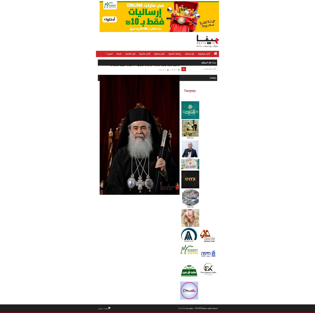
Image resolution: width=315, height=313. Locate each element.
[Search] (183, 69)
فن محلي (189, 54)
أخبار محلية (159, 54)
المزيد (109, 54)
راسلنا (180, 308)
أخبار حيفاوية (204, 54)
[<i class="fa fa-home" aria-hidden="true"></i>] (215, 54)
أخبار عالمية (144, 54)
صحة (119, 54)
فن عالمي (130, 54)
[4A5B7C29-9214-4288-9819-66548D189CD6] (140, 135)
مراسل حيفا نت (162, 69)
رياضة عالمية (174, 54)
